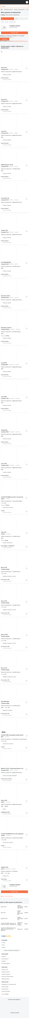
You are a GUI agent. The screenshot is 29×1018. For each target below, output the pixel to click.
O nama (3, 942)
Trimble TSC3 (4, 230)
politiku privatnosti (15, 41)
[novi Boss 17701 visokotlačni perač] (14, 558)
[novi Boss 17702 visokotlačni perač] (14, 658)
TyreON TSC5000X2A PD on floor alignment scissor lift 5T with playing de (8, 929)
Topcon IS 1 (4, 99)
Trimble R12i (4, 430)
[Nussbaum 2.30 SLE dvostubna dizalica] (14, 318)
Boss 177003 (4, 634)
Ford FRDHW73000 (6, 262)
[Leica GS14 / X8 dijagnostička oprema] (14, 189)
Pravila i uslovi (5, 969)
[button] (27, 2)
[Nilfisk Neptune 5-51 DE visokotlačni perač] (14, 155)
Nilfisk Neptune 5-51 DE (7, 164)
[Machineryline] (1, 9)
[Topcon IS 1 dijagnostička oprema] (14, 90)
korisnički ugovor (23, 41)
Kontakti (3, 947)
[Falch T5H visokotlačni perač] (14, 523)
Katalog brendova (5, 978)
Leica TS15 (4, 463)
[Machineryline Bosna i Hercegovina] (9, 2)
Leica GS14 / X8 (5, 198)
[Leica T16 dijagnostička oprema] (14, 122)
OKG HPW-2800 (5, 701)
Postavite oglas (14, 32)
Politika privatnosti (6, 971)
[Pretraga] (27, 6)
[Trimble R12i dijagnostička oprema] (14, 421)
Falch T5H (3, 532)
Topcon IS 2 (4, 67)
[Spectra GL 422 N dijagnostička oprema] (14, 286)
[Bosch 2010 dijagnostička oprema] (14, 791)
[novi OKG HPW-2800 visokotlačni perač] (14, 692)
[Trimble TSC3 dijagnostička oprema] (14, 221)
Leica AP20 (4, 362)
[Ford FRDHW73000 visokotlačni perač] (14, 253)
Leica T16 (3, 131)
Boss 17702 (4, 668)
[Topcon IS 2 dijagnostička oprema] (14, 58)
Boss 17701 (4, 567)
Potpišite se (4, 39)
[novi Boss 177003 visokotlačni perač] (14, 625)
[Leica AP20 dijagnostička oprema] (14, 353)
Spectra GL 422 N (5, 295)
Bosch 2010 (4, 800)
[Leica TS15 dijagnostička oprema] (14, 454)
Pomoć (3, 945)
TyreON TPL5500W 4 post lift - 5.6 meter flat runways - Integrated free (8, 924)
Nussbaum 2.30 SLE (6, 327)
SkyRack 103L (4, 867)
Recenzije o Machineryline (7, 976)
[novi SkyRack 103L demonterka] (14, 858)
